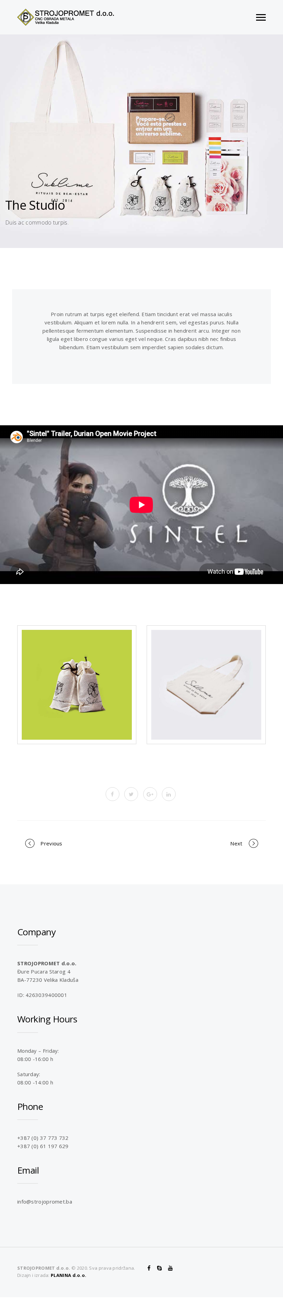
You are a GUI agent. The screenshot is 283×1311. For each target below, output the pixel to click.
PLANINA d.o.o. (68, 1275)
